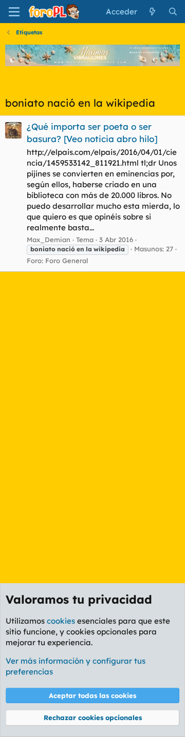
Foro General (66, 260)
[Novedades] (152, 11)
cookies (61, 621)
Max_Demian (48, 239)
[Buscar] (173, 11)
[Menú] (14, 12)
